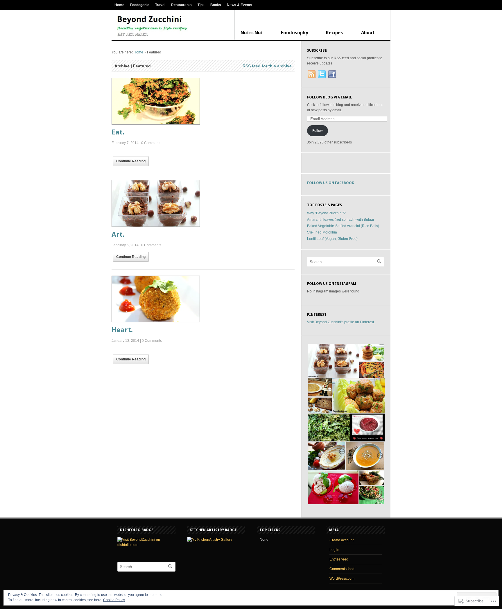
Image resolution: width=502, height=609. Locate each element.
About (368, 32)
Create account (341, 540)
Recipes (334, 32)
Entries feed (338, 559)
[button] (333, 360)
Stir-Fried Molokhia (322, 232)
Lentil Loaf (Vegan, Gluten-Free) (332, 239)
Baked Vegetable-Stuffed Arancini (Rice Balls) (343, 226)
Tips (201, 5)
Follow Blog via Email (329, 97)
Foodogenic (139, 5)
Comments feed (341, 569)
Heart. (122, 330)
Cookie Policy (114, 600)
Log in (334, 550)
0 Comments (151, 143)
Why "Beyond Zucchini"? (326, 213)
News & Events (239, 5)
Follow (317, 131)
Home (119, 5)
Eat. (118, 132)
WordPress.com (341, 578)
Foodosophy (294, 32)
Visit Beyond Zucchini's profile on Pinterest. (341, 322)
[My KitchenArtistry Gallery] (209, 540)
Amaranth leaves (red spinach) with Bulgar (340, 220)
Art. (118, 234)
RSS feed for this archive (267, 66)
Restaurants (181, 5)
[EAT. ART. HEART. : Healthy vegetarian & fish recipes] (152, 26)
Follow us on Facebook (330, 183)
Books (215, 5)
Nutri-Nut (252, 32)
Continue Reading (131, 161)
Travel (160, 5)
